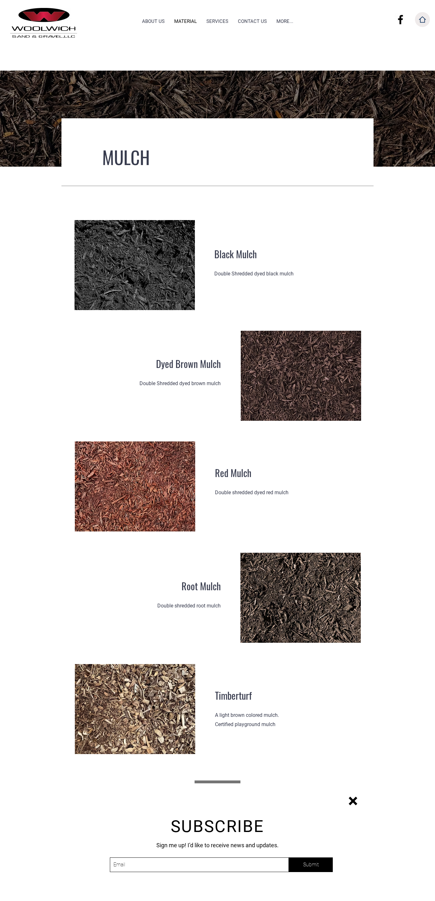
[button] (353, 801)
